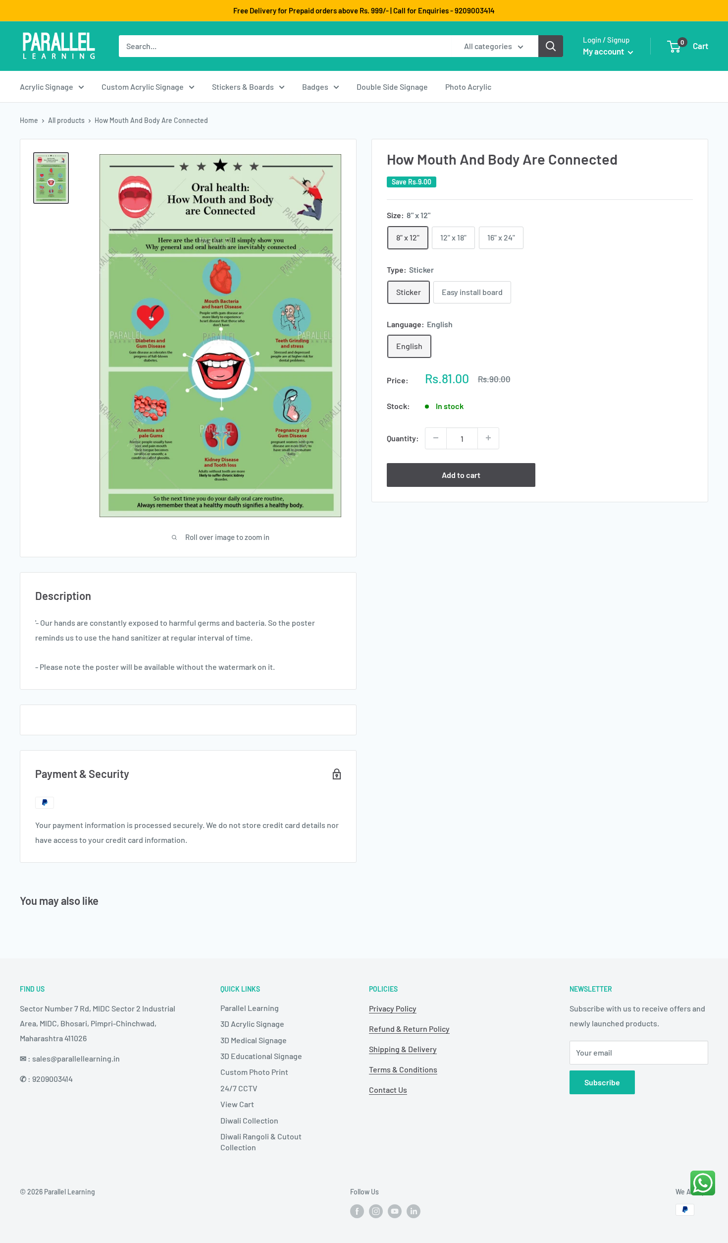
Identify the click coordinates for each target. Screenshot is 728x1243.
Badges (315, 86)
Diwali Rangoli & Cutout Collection (261, 1141)
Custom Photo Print (254, 1071)
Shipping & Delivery (403, 1049)
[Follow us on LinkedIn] (413, 1211)
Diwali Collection (249, 1120)
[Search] (550, 46)
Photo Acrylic (468, 86)
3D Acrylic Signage (252, 1023)
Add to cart (461, 474)
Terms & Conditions (403, 1069)
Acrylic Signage (46, 86)
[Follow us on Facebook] (357, 1211)
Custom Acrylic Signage (143, 86)
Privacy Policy (392, 1008)
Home (29, 120)
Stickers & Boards (243, 86)
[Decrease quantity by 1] (435, 437)
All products (66, 120)
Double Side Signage (392, 86)
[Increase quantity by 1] (488, 437)
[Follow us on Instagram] (376, 1211)
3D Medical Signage (253, 1040)
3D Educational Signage (261, 1056)
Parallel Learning (249, 1007)
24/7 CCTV (239, 1088)
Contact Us (388, 1089)
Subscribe (602, 1082)
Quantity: (403, 437)
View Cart (237, 1104)
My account (604, 51)
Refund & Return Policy (409, 1028)
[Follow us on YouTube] (395, 1211)
